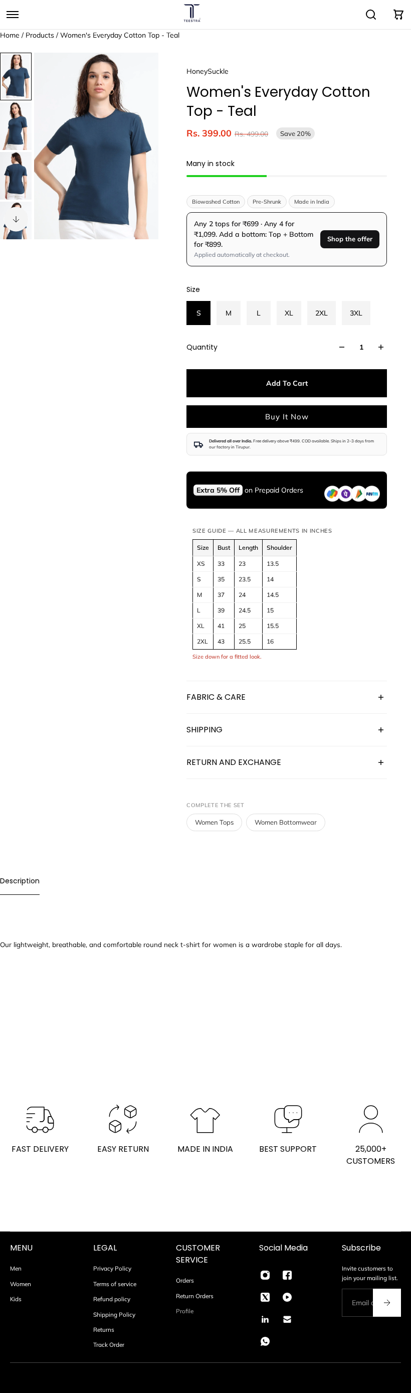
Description (20, 881)
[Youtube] (287, 1297)
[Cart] (398, 15)
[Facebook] (287, 1275)
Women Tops (214, 822)
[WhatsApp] (265, 1341)
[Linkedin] (265, 1319)
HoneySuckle (207, 71)
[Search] (371, 15)
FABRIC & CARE (216, 697)
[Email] (287, 1319)
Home (11, 35)
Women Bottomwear (286, 822)
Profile (184, 1311)
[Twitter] (265, 1297)
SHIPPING (204, 729)
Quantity (202, 347)
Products (41, 35)
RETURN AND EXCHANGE (233, 762)
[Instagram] (265, 1275)
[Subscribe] (387, 1303)
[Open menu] (13, 14)
